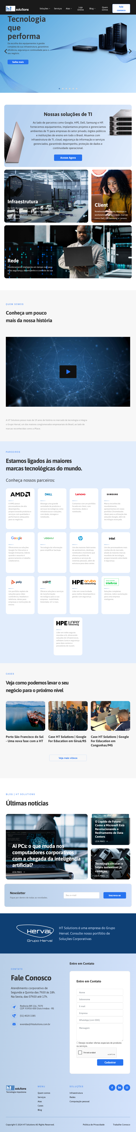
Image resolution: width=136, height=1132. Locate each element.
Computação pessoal (80, 1101)
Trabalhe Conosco (121, 1124)
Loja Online (80, 8)
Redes (72, 1097)
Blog (91, 8)
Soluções (44, 8)
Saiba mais (18, 62)
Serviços (58, 8)
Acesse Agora (68, 157)
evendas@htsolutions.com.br (35, 1024)
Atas (68, 8)
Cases (40, 1105)
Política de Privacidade (94, 1124)
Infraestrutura (76, 1093)
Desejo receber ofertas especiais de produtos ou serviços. (99, 1044)
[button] (5, 51)
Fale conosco (121, 8)
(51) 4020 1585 (28, 1015)
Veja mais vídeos (68, 757)
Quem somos (105, 8)
